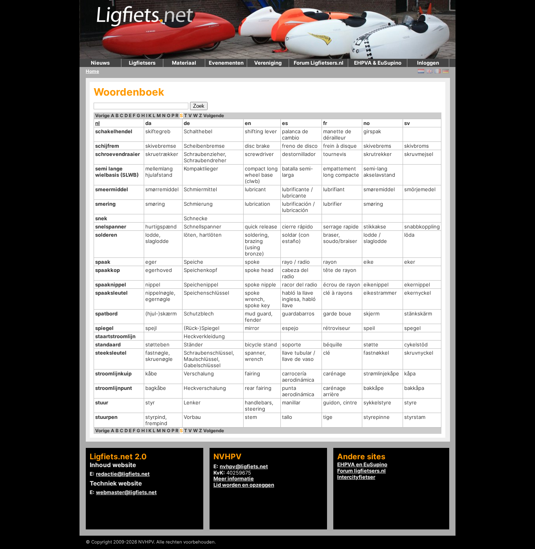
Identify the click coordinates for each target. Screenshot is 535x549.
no (366, 123)
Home (92, 71)
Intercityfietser (356, 477)
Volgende (213, 115)
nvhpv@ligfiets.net (244, 466)
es (285, 123)
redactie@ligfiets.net (123, 474)
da (148, 123)
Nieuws (100, 63)
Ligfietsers (142, 63)
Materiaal (184, 63)
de (187, 123)
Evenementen (226, 63)
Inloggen (428, 63)
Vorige (102, 115)
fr (325, 123)
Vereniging (268, 63)
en (248, 123)
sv (407, 123)
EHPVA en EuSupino (362, 464)
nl (97, 123)
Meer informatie (233, 478)
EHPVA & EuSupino (377, 63)
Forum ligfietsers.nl (361, 470)
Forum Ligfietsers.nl (318, 63)
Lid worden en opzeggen (243, 485)
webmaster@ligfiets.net (126, 492)
